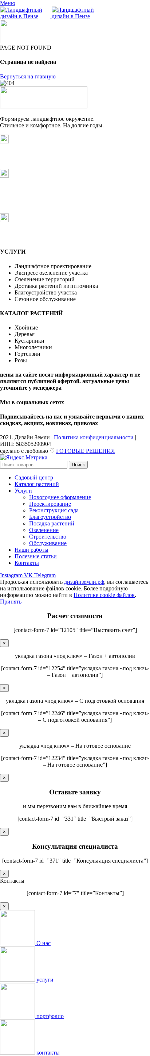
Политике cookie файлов (104, 595)
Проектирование (50, 504)
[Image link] (43, 106)
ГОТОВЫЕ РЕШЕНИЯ (85, 451)
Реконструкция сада (54, 510)
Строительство (47, 536)
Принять (10, 601)
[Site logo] (26, 16)
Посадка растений (51, 523)
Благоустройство (50, 517)
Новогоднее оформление (60, 497)
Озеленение (44, 530)
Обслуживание (48, 543)
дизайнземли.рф (84, 582)
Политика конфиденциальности (94, 437)
